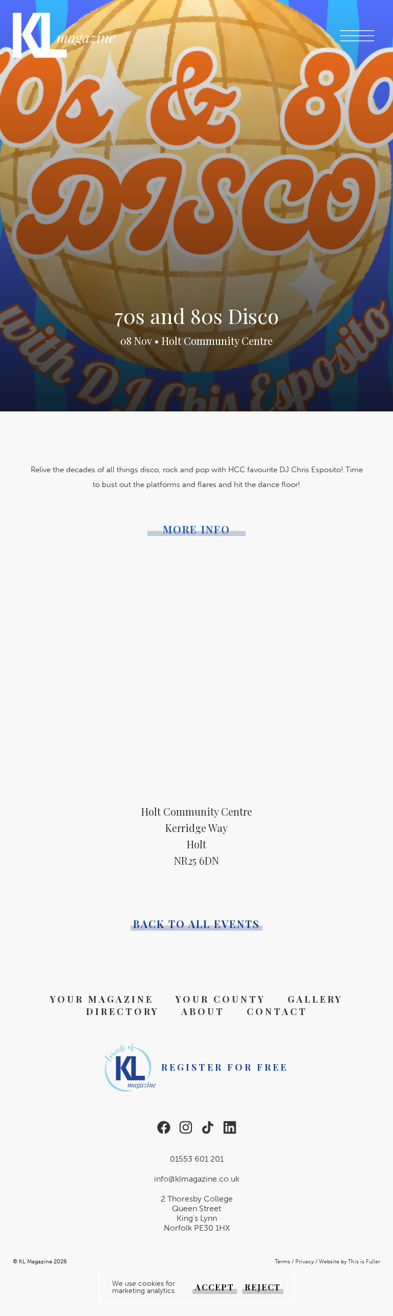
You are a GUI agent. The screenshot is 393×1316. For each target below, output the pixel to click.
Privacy (304, 1261)
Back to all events (196, 924)
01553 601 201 (197, 1159)
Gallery (315, 999)
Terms (282, 1261)
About (203, 1011)
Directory (122, 1011)
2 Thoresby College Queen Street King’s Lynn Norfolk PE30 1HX (197, 1213)
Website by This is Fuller (349, 1261)
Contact (277, 1011)
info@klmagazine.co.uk (196, 1179)
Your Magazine (102, 999)
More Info (196, 529)
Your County (221, 999)
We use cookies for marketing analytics (143, 1287)
